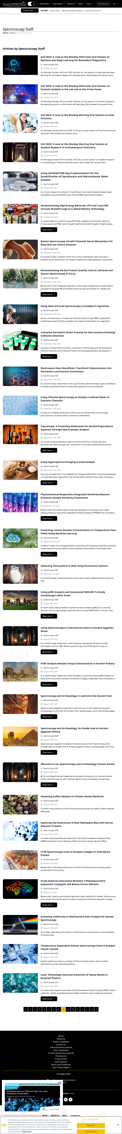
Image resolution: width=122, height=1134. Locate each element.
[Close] (118, 1125)
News (65, 1115)
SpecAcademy (55, 11)
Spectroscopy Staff (50, 64)
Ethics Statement (61, 1050)
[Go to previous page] (25, 1009)
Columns (70, 4)
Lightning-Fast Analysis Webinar (72, 11)
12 (82, 1009)
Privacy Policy (61, 1059)
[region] (61, 1125)
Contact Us (61, 1044)
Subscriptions (61, 1061)
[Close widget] (59, 1083)
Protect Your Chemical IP (93, 11)
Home (5, 33)
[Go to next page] (96, 1009)
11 (78, 1009)
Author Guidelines (61, 1041)
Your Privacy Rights (61, 1067)
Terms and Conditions (61, 1064)
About (61, 1036)
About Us (55, 1115)
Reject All (91, 1125)
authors (12, 33)
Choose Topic (28, 10)
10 (73, 1009)
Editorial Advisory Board (61, 1047)
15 (92, 1009)
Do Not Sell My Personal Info (61, 1053)
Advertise (61, 1039)
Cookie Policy (27, 1131)
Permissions (61, 1056)
